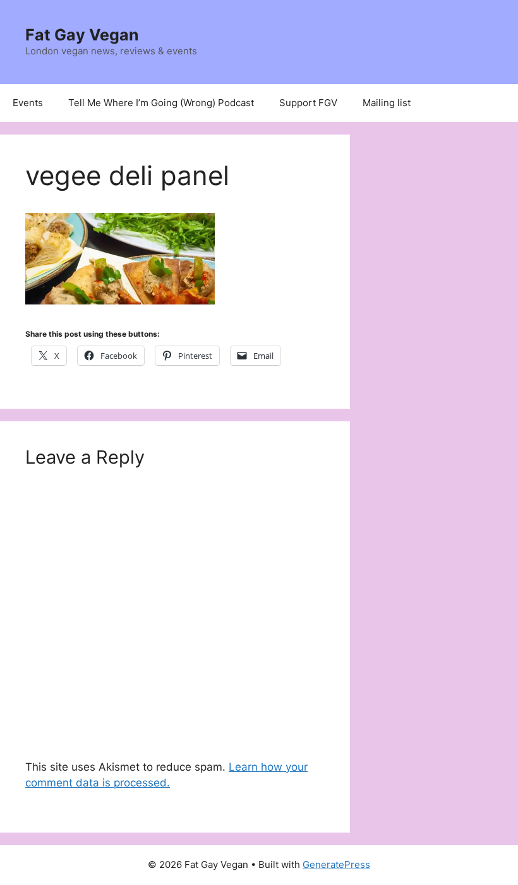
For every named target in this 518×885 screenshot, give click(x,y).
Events (28, 103)
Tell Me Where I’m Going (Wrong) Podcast (161, 103)
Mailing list (387, 103)
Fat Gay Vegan (82, 34)
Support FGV (308, 103)
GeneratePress (336, 864)
